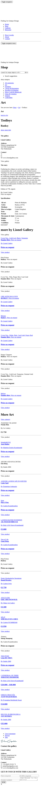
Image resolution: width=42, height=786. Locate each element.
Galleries (8, 28)
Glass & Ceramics (11, 94)
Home (7, 24)
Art (6, 85)
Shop (6, 26)
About (7, 37)
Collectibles (8, 97)
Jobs (6, 737)
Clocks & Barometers (12, 88)
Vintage (7, 96)
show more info (6, 130)
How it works (9, 35)
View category (5, 419)
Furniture (8, 86)
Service (7, 735)
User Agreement (10, 734)
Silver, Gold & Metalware (13, 92)
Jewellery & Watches (11, 90)
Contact (7, 39)
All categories (9, 83)
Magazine (8, 30)
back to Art (4, 115)
